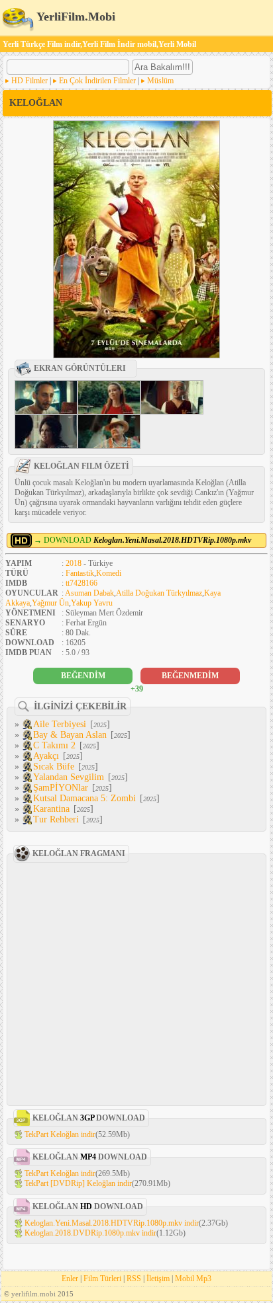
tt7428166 (81, 583)
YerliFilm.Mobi (74, 16)
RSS (134, 1278)
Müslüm (160, 80)
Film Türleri (102, 1278)
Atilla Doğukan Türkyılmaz (159, 593)
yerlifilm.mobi (33, 1294)
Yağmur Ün (50, 603)
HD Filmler (29, 80)
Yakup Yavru (92, 603)
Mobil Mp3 (193, 1278)
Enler (70, 1278)
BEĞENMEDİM (190, 675)
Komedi (108, 573)
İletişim (158, 1278)
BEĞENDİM (83, 675)
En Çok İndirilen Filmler (97, 80)
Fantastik (80, 573)
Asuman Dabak (89, 593)
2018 (74, 563)
